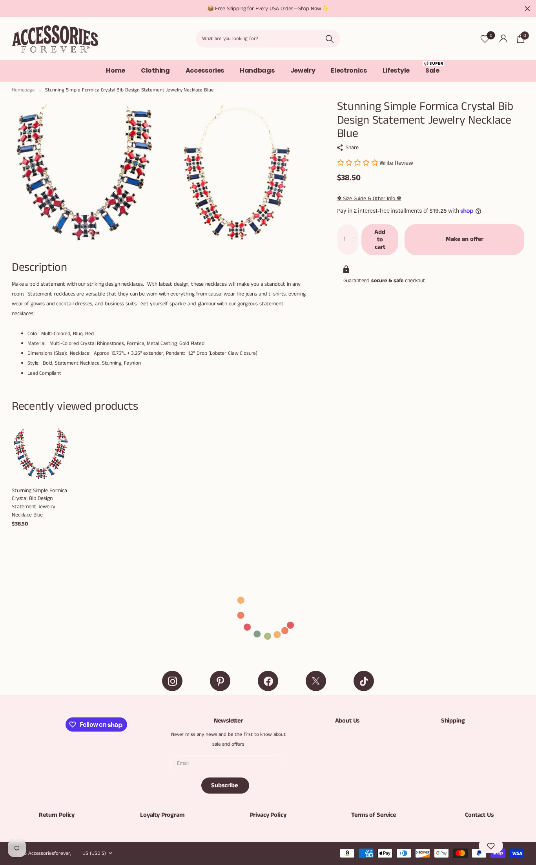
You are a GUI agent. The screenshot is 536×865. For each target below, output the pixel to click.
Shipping (453, 720)
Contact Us (479, 814)
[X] (316, 681)
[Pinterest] (220, 681)
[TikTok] (364, 681)
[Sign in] (503, 38)
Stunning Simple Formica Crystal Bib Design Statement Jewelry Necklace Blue (39, 503)
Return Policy (57, 814)
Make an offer (464, 239)
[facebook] (268, 681)
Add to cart (379, 239)
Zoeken (329, 38)
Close (527, 8)
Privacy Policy (268, 814)
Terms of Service (373, 814)
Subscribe (225, 785)
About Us (347, 720)
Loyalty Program (162, 814)
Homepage (23, 90)
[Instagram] (172, 681)
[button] (491, 845)
